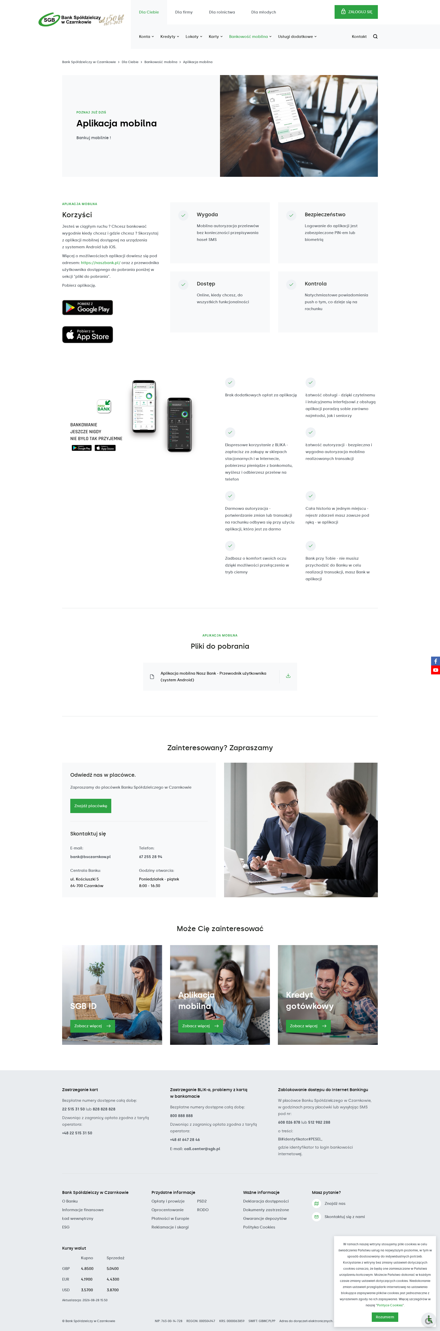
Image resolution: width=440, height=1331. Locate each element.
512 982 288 (319, 1122)
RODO (203, 1210)
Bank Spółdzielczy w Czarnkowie (89, 62)
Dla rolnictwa (222, 12)
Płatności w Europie (170, 1218)
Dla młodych (263, 12)
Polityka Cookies (259, 1227)
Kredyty (168, 36)
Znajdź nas (335, 1203)
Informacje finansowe (83, 1210)
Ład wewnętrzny (77, 1218)
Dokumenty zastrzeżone (266, 1210)
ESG (66, 1227)
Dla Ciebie (149, 12)
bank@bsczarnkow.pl (90, 857)
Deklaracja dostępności (266, 1201)
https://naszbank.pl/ (100, 263)
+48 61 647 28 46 (185, 1139)
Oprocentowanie (168, 1210)
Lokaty (193, 36)
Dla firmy (184, 12)
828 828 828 (104, 1109)
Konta (145, 36)
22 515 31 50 (73, 1109)
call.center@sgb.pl (202, 1149)
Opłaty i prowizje (168, 1201)
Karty (214, 36)
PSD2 (202, 1201)
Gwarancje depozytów (265, 1218)
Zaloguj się (360, 12)
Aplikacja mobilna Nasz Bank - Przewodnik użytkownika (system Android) (213, 676)
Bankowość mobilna (249, 36)
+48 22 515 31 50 (77, 1133)
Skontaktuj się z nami (345, 1216)
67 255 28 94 (150, 857)
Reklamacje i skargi (170, 1227)
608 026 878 (289, 1122)
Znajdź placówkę (90, 806)
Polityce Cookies (390, 1305)
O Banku (70, 1201)
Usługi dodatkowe (296, 36)
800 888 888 (181, 1115)
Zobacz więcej (88, 1026)
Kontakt (359, 36)
